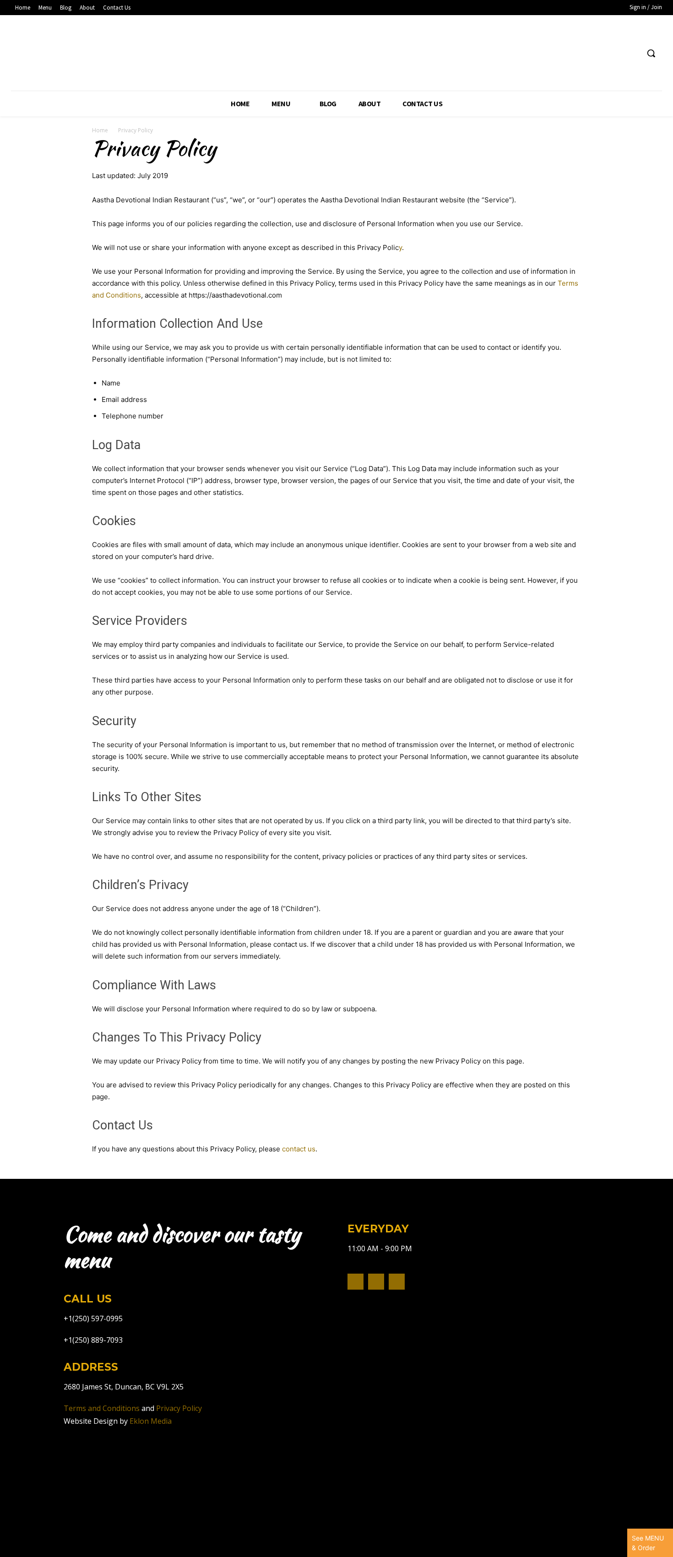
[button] (651, 53)
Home (100, 130)
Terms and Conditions (102, 1408)
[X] (397, 1282)
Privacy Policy (179, 1408)
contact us (298, 1149)
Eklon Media (151, 1421)
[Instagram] (631, 53)
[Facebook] (614, 53)
